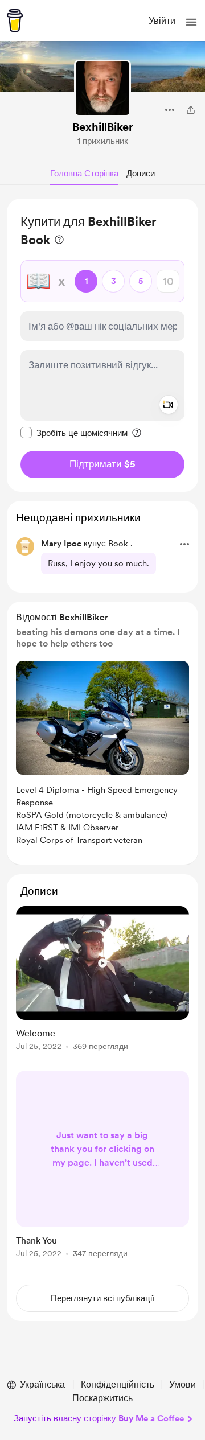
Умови (182, 1384)
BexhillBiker (102, 127)
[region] (102, 345)
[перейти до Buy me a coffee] (15, 20)
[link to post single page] (102, 980)
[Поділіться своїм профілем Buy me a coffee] (191, 110)
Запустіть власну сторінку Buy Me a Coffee (99, 1418)
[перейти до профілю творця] (102, 88)
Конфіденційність (117, 1384)
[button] (191, 22)
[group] (102, 985)
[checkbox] (74, 432)
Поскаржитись (102, 1398)
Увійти (162, 20)
